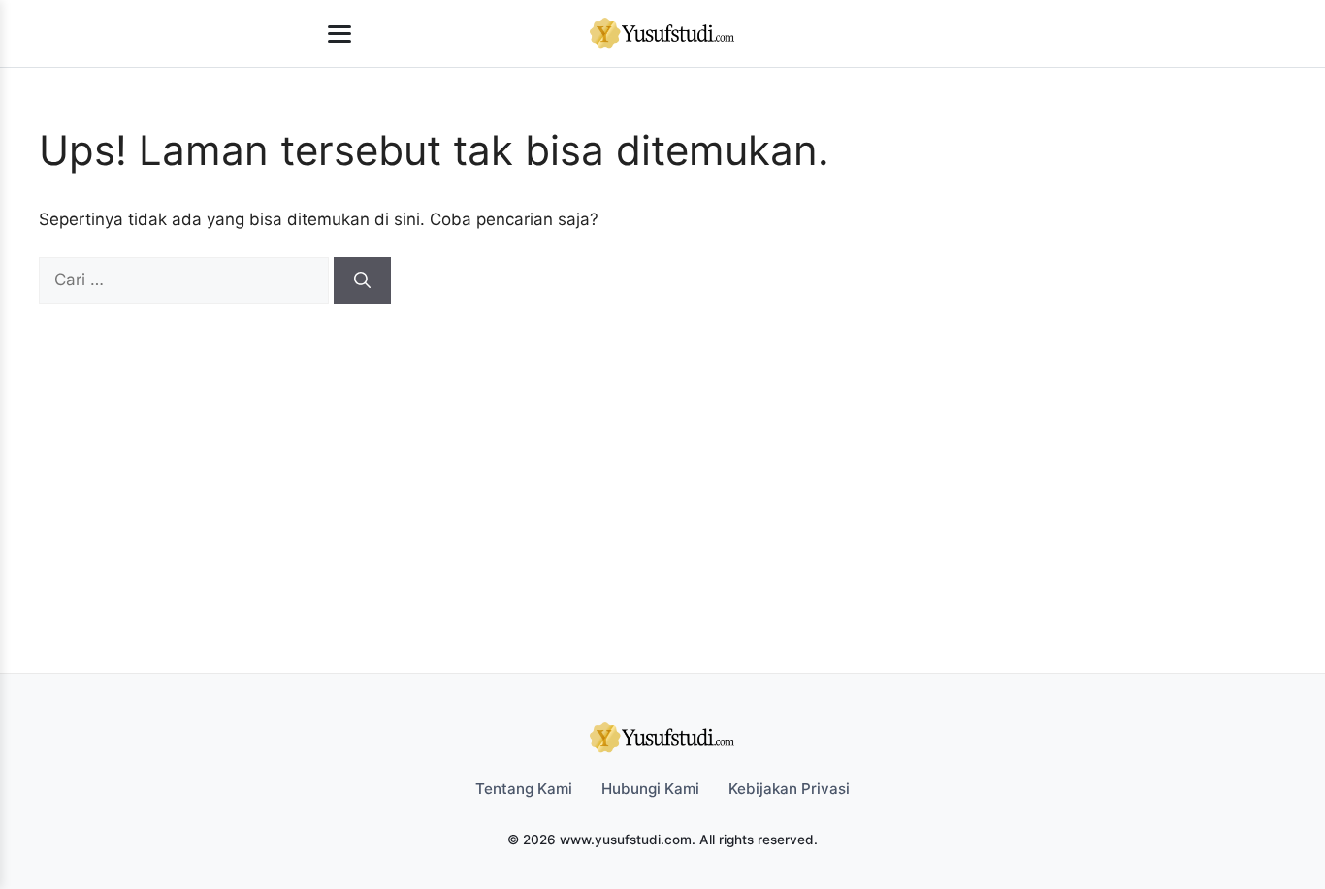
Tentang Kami (523, 788)
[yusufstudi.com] (662, 33)
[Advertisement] (653, 449)
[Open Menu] (339, 34)
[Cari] (362, 280)
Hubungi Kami (650, 788)
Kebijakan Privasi (789, 788)
